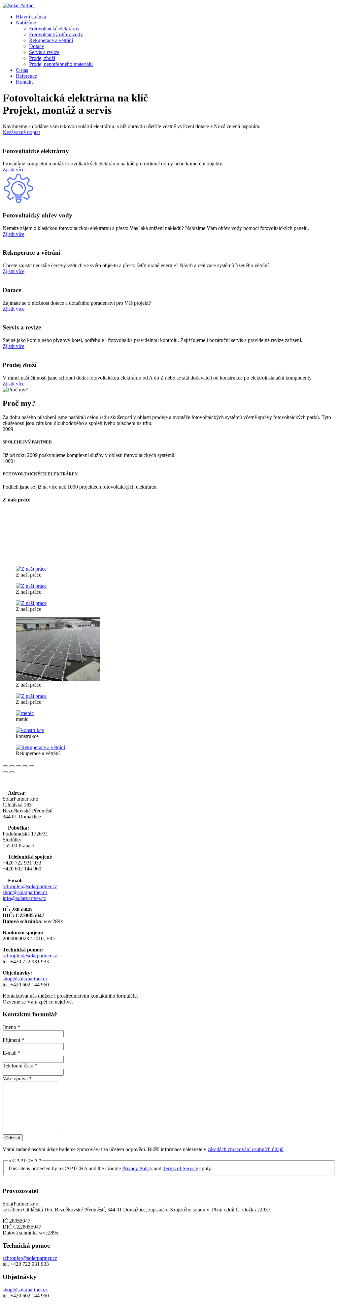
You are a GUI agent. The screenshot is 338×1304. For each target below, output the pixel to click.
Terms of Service (180, 1168)
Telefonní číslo (20, 1065)
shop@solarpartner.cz (25, 892)
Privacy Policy (137, 1168)
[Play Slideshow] (31, 766)
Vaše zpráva (17, 1078)
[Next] (12, 772)
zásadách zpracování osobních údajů (246, 1149)
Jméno (11, 1027)
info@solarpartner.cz (24, 898)
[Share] (12, 766)
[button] (26, 22)
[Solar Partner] (19, 5)
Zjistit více (13, 169)
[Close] (5, 766)
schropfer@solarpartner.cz (30, 886)
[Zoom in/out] (25, 766)
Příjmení (13, 1040)
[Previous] (5, 772)
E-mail (11, 1053)
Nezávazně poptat (21, 132)
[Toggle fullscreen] (18, 766)
